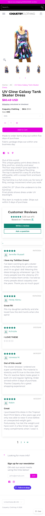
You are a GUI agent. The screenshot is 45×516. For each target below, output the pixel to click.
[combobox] (20, 7)
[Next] (41, 41)
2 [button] (21, 442)
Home (5, 85)
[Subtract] (5, 123)
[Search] (42, 7)
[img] (10, 251)
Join (33, 476)
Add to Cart (23, 130)
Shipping (6, 104)
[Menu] (3, 14)
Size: (6, 112)
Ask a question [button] (22, 231)
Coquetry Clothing (10, 109)
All (11, 85)
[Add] (17, 123)
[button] (41, 14)
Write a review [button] (22, 226)
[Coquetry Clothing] (22, 14)
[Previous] (3, 41)
